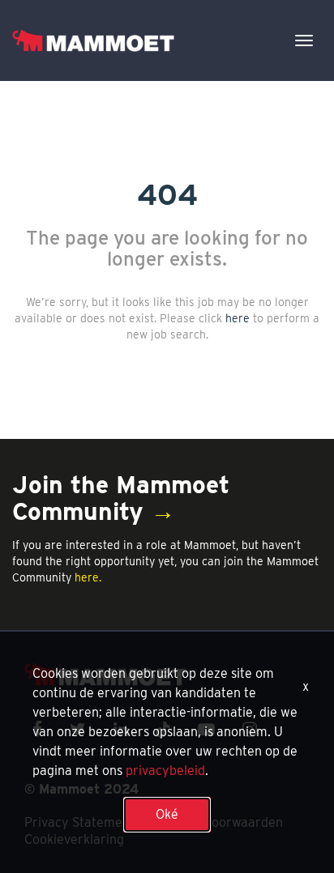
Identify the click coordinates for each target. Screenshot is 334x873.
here (237, 318)
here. (88, 577)
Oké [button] (167, 814)
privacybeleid (165, 770)
